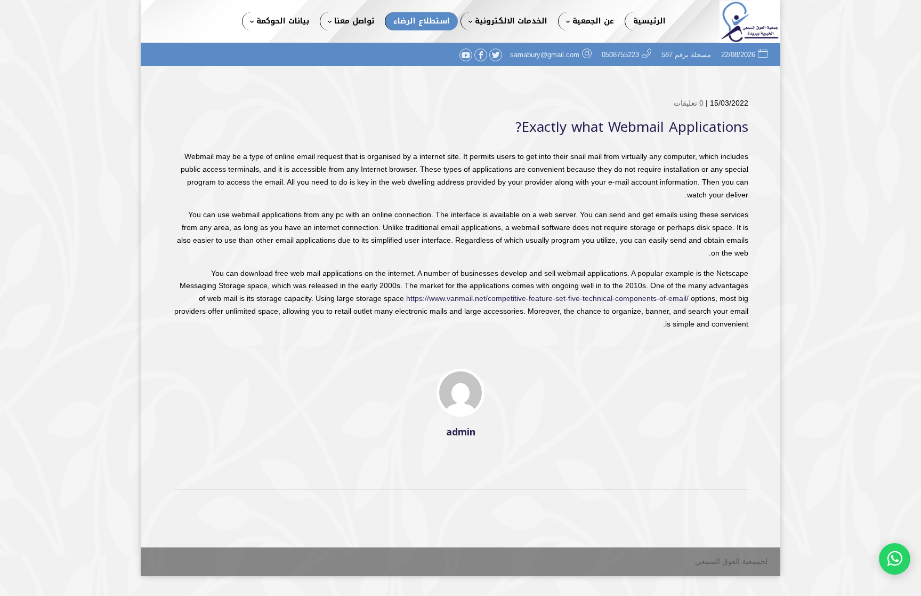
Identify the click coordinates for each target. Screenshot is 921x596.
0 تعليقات (689, 103)
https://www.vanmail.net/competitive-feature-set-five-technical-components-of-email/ (547, 298)
